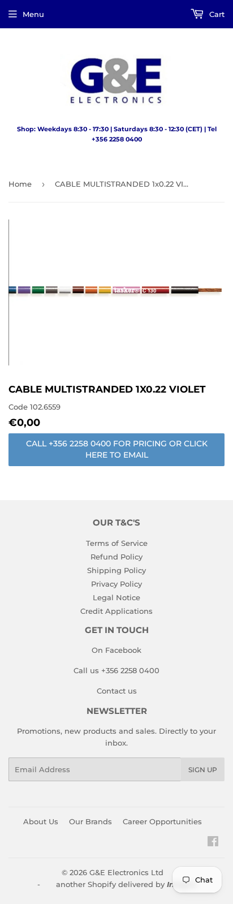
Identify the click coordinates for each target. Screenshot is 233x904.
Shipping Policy (116, 570)
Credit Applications (116, 610)
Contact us (117, 690)
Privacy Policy (116, 583)
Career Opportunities (162, 821)
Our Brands (90, 821)
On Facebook (116, 650)
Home (20, 183)
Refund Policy (116, 556)
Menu (33, 14)
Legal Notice (116, 597)
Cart (216, 14)
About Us (40, 821)
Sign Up (202, 769)
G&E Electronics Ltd (126, 872)
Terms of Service (117, 543)
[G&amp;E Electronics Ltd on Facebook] (213, 842)
